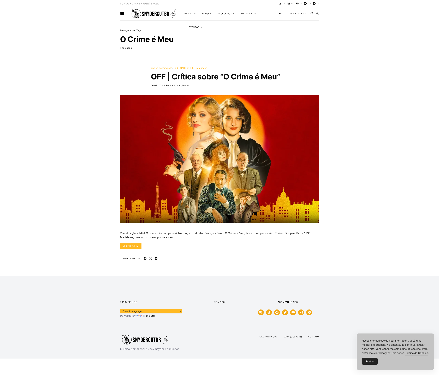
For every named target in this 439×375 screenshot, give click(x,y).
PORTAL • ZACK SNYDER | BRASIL (139, 3)
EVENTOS (194, 27)
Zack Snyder (296, 13)
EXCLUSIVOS (225, 13)
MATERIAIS (247, 13)
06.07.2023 (157, 85)
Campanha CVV (268, 336)
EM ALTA (188, 13)
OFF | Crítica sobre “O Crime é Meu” (215, 76)
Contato (313, 336)
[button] (317, 13)
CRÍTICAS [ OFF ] (184, 68)
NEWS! (205, 13)
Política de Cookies (416, 353)
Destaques (201, 68)
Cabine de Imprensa (161, 68)
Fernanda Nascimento (177, 85)
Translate (149, 315)
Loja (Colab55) (293, 336)
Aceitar (369, 361)
